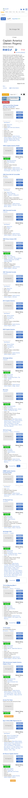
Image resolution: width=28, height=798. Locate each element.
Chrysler (19, 137)
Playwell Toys (10, 770)
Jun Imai (6, 573)
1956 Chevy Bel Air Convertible (11, 174)
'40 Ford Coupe (7, 430)
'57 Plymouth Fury (8, 500)
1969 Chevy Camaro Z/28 (9, 239)
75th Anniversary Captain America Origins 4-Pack (12, 663)
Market (10, 11)
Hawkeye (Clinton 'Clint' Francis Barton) (12, 422)
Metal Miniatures (11, 738)
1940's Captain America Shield (11, 145)
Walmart (9, 648)
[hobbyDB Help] (24, 9)
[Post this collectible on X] (6, 49)
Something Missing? (20, 52)
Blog (17, 11)
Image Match (16, 18)
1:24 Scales (10, 258)
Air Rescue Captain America (10, 753)
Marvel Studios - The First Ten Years (12, 409)
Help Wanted (7, 122)
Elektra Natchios (13, 140)
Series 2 (6, 129)
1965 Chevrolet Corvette (9, 210)
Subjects (6, 11)
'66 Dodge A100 (7, 531)
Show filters (5, 94)
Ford (18, 140)
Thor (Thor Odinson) (8, 426)
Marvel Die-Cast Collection (13, 127)
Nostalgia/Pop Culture (12, 377)
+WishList (19, 117)
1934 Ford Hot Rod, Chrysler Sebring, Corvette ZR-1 (10, 106)
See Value (7, 158)
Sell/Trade (19, 112)
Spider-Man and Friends (12, 771)
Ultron (10, 750)
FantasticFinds (12, 466)
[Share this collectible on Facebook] (4, 49)
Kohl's (15, 693)
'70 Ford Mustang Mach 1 (10, 585)
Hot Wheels (10, 376)
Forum (14, 11)
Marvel (5, 142)
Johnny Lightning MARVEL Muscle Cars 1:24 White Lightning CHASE (12, 259)
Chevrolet (14, 137)
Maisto (8, 126)
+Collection (19, 115)
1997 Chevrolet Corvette (9, 272)
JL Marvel (9, 195)
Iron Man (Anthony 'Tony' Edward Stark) (11, 424)
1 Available (19, 436)
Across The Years (8, 700)
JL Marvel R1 (16, 195)
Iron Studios (10, 317)
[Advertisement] (14, 3)
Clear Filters (6, 102)
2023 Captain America (9, 329)
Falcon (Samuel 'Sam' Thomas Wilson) (11, 568)
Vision (14, 750)
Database (2, 11)
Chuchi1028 (12, 580)
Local (19, 11)
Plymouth (18, 527)
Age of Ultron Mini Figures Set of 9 (12, 720)
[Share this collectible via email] (8, 49)
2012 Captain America (9, 301)
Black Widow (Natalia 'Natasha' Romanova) (13, 419)
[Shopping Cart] (21, 9)
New (3, 18)
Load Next (13, 780)
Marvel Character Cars (12, 681)
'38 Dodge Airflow (8, 358)
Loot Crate (13, 170)
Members (23, 11)
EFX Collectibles (11, 162)
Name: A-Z (13, 94)
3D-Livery (5, 390)
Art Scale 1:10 (10, 318)
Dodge (13, 386)
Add (8, 18)
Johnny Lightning (11, 193)
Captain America (11, 452)
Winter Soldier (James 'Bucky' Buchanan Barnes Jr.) (13, 575)
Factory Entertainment (12, 737)
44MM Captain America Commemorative (9, 471)
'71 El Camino (6, 628)
